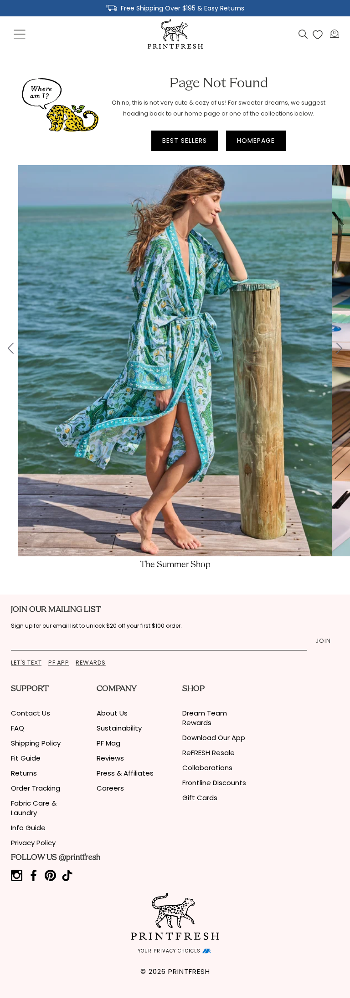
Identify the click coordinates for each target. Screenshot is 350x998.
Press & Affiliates (125, 773)
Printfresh (189, 971)
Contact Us (30, 713)
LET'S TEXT (26, 662)
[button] (20, 34)
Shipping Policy (36, 743)
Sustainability (119, 728)
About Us (112, 713)
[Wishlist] (318, 35)
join (323, 640)
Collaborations (207, 767)
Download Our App (213, 737)
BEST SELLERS (184, 140)
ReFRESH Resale (208, 752)
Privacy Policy (33, 842)
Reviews (110, 758)
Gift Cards (199, 797)
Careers (110, 788)
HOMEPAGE (256, 140)
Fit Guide (26, 758)
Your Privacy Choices (170, 951)
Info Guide (28, 827)
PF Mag (108, 743)
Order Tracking (35, 788)
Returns (24, 773)
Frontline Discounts (214, 782)
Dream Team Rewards (204, 717)
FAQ (17, 728)
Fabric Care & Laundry (34, 807)
